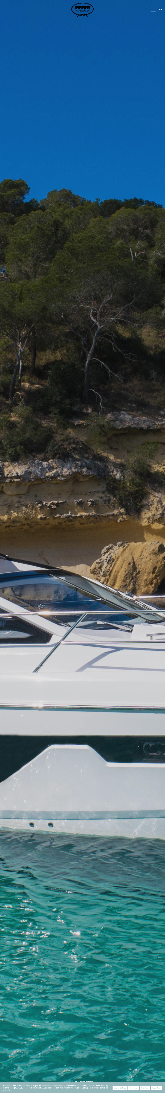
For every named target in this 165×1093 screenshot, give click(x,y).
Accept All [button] (133, 1088)
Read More (156, 1088)
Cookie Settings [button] (120, 1088)
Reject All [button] (144, 1088)
